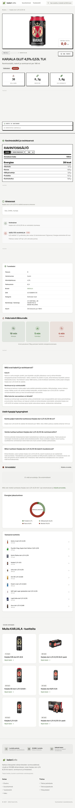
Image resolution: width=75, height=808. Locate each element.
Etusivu (4, 10)
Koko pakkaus (18, 152)
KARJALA (30, 288)
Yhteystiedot (45, 790)
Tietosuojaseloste (47, 787)
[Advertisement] (37, 105)
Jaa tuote (66, 54)
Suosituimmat (26, 3)
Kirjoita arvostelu (66, 467)
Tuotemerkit (37, 3)
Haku (5, 793)
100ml (7, 152)
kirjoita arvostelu (60, 488)
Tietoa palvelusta (46, 783)
